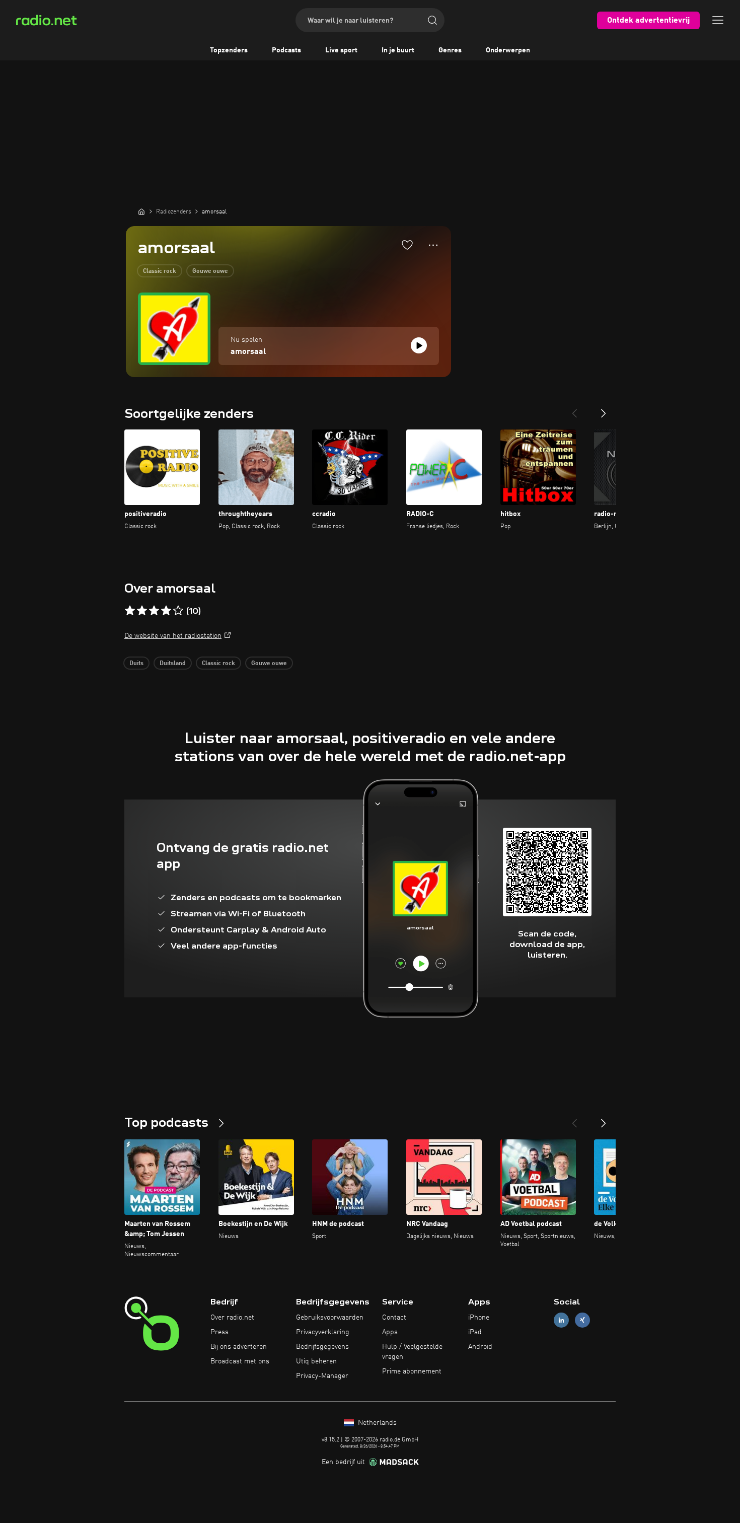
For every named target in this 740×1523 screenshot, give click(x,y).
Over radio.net (232, 1317)
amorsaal (248, 352)
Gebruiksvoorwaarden (329, 1317)
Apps (390, 1332)
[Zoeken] (432, 20)
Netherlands (376, 1422)
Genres (450, 50)
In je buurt (398, 50)
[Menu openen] (718, 20)
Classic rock (159, 271)
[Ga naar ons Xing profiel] (582, 1320)
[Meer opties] (433, 245)
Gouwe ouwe (210, 271)
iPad (475, 1332)
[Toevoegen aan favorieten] (407, 245)
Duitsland (173, 664)
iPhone (478, 1317)
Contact (394, 1317)
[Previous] (574, 409)
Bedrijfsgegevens (322, 1346)
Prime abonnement (411, 1371)
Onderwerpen (508, 50)
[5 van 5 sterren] (178, 611)
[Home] (141, 211)
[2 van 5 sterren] (142, 611)
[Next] (603, 409)
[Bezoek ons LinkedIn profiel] (561, 1320)
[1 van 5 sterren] (130, 611)
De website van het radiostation (172, 635)
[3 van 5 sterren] (154, 611)
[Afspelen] (419, 345)
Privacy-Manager (322, 1376)
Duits (136, 664)
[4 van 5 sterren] (166, 611)
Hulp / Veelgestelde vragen (412, 1351)
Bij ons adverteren (238, 1346)
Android (480, 1346)
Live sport (341, 50)
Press (219, 1332)
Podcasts (286, 50)
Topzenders (229, 50)
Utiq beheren (316, 1361)
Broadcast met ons (239, 1361)
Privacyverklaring (322, 1332)
